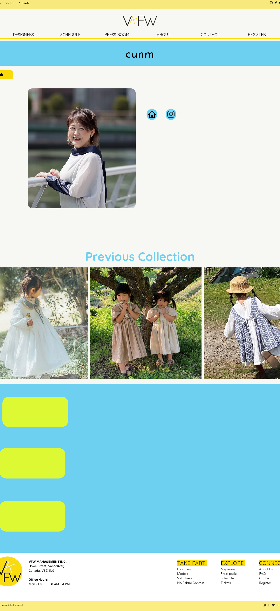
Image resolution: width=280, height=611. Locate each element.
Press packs (229, 573)
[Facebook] (276, 2)
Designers (184, 569)
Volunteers (184, 578)
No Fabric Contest (190, 583)
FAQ (262, 573)
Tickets (226, 583)
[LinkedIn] (278, 605)
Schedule (227, 578)
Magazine (228, 569)
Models (182, 573)
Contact (265, 578)
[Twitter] (273, 605)
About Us (266, 569)
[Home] (152, 114)
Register (265, 583)
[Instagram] (271, 2)
